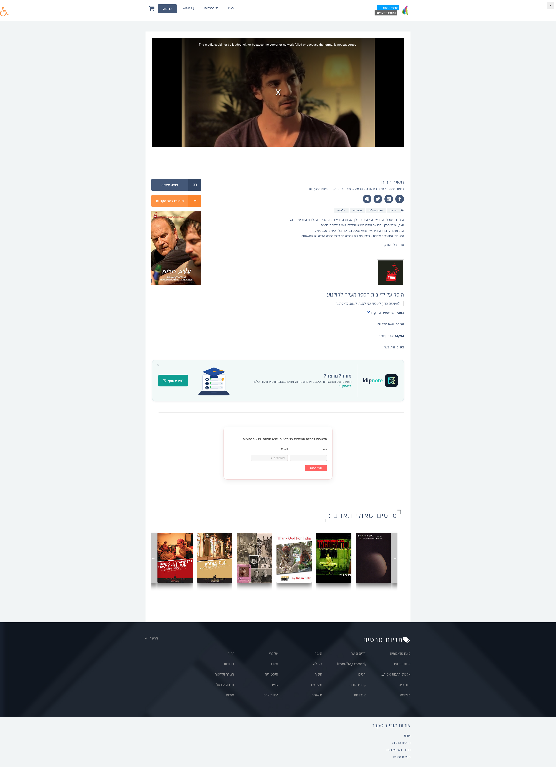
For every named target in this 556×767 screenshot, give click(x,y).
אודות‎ (407, 735)
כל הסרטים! (211, 8)
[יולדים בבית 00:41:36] (373, 557)
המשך (153, 638)
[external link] (368, 313)
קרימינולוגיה (357, 684)
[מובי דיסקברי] (390, 10)
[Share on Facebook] (399, 199)
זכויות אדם (270, 695)
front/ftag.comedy (351, 663)
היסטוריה (271, 674)
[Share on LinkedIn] (388, 199)
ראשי (231, 8)
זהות (231, 653)
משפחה (316, 695)
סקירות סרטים (401, 757)
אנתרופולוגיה (401, 663)
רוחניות (229, 663)
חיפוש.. (186, 8)
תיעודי (318, 653)
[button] (4, 9)
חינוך (318, 674)
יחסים (362, 674)
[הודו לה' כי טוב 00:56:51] (294, 557)
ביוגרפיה (404, 684)
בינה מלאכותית (400, 653)
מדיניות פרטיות (401, 742)
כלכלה (317, 663)
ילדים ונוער (358, 653)
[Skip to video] (550, 5)
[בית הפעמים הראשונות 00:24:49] (175, 557)
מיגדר (274, 663)
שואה (274, 684)
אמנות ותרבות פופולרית (394, 674)
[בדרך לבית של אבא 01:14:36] (254, 557)
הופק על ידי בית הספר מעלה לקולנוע (365, 294)
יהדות (230, 695)
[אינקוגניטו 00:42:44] (333, 557)
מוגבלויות (360, 695)
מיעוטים (316, 684)
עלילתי (273, 653)
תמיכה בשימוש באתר (397, 750)
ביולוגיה (405, 695)
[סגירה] (158, 365)
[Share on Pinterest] (367, 199)
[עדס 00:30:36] (215, 557)
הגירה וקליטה (224, 674)
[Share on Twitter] (378, 199)
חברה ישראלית (223, 684)
